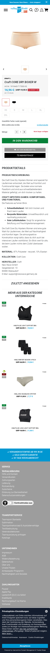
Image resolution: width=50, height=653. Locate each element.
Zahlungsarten (8, 480)
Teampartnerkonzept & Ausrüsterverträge (20, 525)
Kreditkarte (7, 598)
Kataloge (6, 538)
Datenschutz (7, 562)
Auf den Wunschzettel (26, 150)
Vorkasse (6, 604)
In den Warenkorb (25, 140)
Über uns (6, 565)
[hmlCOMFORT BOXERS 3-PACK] (25, 350)
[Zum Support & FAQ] (36, 9)
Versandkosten (8, 477)
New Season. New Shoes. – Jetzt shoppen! (25, 2)
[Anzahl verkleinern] (17, 132)
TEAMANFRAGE (25, 155)
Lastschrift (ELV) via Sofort (14, 595)
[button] (6, 10)
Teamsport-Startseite (11, 519)
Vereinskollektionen (10, 531)
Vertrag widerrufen (10, 471)
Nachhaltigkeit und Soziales (14, 574)
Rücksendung (8, 486)
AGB (4, 556)
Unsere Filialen (8, 568)
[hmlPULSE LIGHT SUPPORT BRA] (25, 316)
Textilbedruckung (9, 528)
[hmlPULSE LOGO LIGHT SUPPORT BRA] (25, 419)
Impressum (7, 552)
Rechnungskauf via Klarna (14, 601)
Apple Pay (6, 592)
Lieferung (6, 483)
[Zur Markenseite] (7, 79)
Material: (7, 252)
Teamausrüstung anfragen (14, 534)
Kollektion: (9, 257)
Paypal (5, 589)
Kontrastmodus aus (23, 503)
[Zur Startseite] (18, 10)
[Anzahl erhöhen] (24, 132)
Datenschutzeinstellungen (13, 495)
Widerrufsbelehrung (10, 559)
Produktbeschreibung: (16, 175)
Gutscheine (7, 489)
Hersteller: (9, 262)
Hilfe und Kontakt (10, 474)
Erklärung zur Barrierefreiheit (14, 492)
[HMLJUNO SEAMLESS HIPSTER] (25, 384)
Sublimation (7, 522)
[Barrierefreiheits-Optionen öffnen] (5, 503)
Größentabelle (42, 125)
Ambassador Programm (13, 571)
